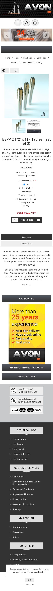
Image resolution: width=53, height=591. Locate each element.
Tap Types (18, 444)
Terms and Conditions (23, 489)
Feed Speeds (19, 449)
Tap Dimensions (20, 459)
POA (27, 206)
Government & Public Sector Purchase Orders (26, 483)
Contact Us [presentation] (26, 243)
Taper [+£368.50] (28, 195)
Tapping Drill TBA (26, 203)
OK (29, 580)
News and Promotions (23, 504)
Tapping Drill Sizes (21, 454)
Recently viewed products (25, 559)
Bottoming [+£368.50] (28, 199)
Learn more (29, 584)
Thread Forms (19, 439)
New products (19, 554)
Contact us (18, 476)
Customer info (20, 527)
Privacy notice (19, 499)
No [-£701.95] (27, 188)
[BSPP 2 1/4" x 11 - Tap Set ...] (5, 70)
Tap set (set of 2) (26, 181)
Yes (27, 184)
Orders (16, 537)
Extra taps (26, 192)
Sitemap (17, 509)
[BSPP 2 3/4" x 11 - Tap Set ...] (14, 70)
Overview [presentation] (26, 237)
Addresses (18, 532)
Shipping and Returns (23, 494)
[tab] (26, 237)
